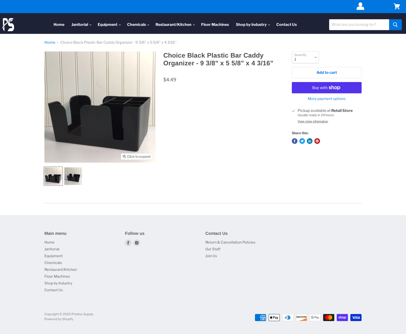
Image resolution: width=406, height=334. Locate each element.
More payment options (327, 99)
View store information (313, 121)
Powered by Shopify (58, 319)
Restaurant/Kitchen (174, 24)
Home (59, 24)
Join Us (211, 256)
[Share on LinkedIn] (309, 141)
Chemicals (137, 24)
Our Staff (212, 249)
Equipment (108, 24)
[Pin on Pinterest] (317, 141)
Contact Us (286, 24)
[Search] (395, 24)
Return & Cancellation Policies (230, 242)
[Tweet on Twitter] (302, 141)
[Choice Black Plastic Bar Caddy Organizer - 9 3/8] (53, 176)
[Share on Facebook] (294, 141)
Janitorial (80, 24)
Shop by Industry (251, 24)
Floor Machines (215, 24)
